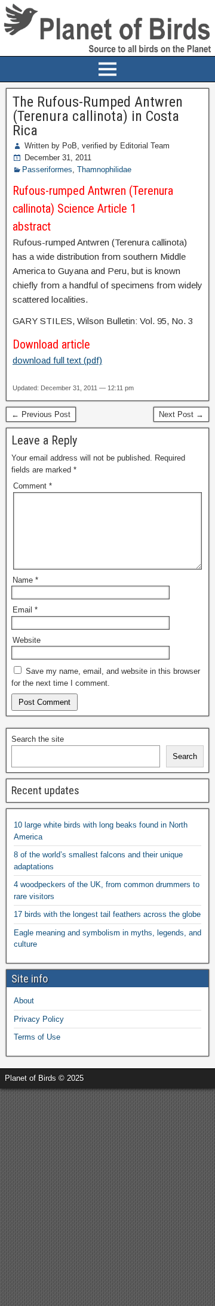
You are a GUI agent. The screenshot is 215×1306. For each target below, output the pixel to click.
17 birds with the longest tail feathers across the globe (107, 914)
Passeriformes (47, 169)
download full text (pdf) (57, 360)
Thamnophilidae (104, 169)
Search (185, 756)
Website (27, 640)
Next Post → (181, 414)
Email (25, 609)
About (24, 1000)
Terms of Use (37, 1037)
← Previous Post (40, 414)
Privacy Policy (39, 1019)
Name (25, 580)
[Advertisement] (107, 1196)
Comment (32, 485)
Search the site (37, 739)
